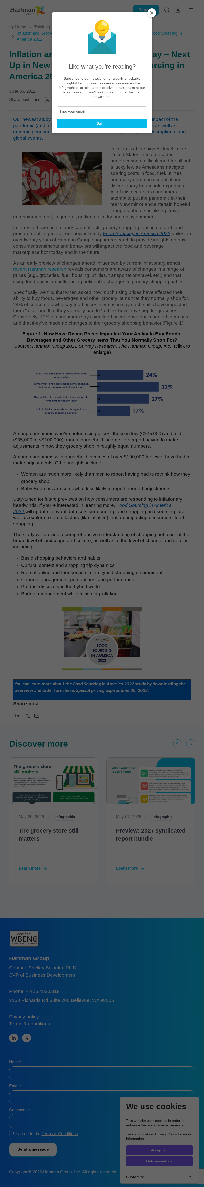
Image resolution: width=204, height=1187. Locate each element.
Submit (102, 123)
